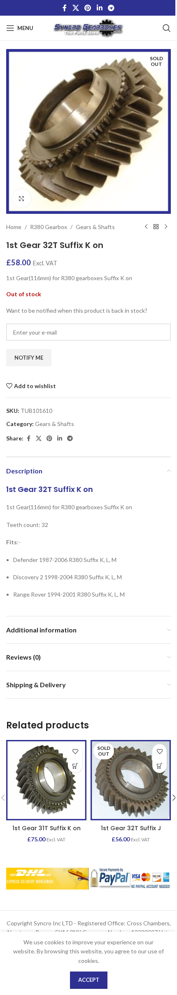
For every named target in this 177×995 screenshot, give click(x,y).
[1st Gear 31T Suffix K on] (46, 780)
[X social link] (76, 8)
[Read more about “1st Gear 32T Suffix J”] (159, 766)
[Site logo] (89, 27)
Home (13, 226)
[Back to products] (156, 227)
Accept (88, 979)
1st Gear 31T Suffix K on (46, 828)
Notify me (28, 357)
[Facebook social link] (65, 8)
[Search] (166, 28)
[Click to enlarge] (21, 198)
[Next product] (166, 227)
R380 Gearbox (48, 226)
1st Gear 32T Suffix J (131, 828)
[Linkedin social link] (99, 8)
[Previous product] (146, 227)
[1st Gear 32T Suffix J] (131, 780)
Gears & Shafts (95, 226)
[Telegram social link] (111, 8)
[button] (75, 766)
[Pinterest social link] (88, 8)
